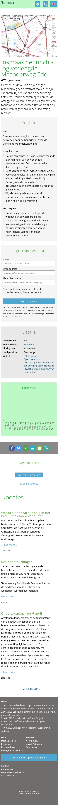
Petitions (5, 744)
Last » (37, 688)
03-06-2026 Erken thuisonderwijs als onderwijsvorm (27, 708)
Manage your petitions (12, 750)
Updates (30, 737)
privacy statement (30, 317)
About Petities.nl (34, 744)
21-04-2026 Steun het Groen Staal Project (22, 718)
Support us (31, 747)
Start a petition (8, 740)
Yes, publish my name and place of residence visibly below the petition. (24, 291)
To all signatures (29, 483)
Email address (10, 268)
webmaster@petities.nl (12, 772)
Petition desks (8, 747)
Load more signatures (29, 475)
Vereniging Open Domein (29, 794)
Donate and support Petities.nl (29, 757)
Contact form (7, 769)
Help (3, 737)
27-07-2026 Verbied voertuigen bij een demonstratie (27, 705)
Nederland (29, 344)
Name (6, 259)
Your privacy (32, 740)
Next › (29, 688)
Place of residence (12, 278)
